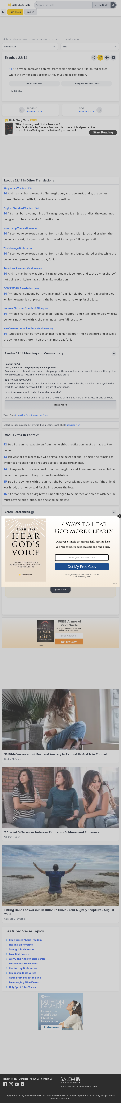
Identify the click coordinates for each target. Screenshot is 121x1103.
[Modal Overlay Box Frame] (60, 551)
